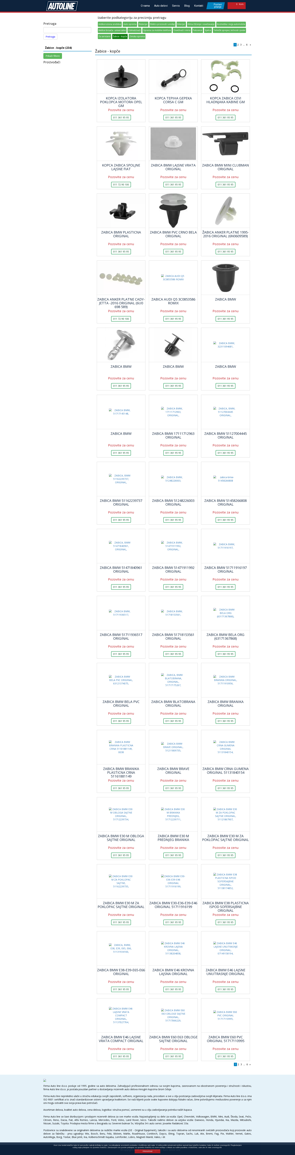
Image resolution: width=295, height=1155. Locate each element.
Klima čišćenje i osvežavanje (201, 24)
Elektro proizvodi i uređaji (162, 24)
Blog (187, 5)
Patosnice (197, 30)
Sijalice (208, 30)
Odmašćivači (134, 30)
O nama (145, 5)
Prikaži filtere (53, 55)
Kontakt (198, 5)
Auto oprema (129, 24)
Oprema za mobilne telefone (157, 30)
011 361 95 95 (121, 117)
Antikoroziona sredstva (110, 24)
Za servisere (104, 36)
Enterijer (181, 24)
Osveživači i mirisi (182, 30)
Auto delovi (161, 5)
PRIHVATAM (147, 1151)
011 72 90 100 (121, 184)
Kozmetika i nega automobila (231, 24)
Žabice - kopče (120, 36)
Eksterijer (143, 24)
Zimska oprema (137, 36)
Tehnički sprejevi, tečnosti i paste (229, 30)
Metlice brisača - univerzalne (112, 30)
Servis (176, 5)
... (244, 44)
